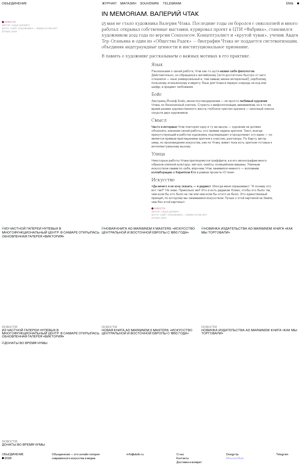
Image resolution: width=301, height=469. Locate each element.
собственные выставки (164, 29)
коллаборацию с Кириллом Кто (173, 172)
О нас (180, 454)
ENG (289, 3)
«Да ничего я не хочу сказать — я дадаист (181, 186)
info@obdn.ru (135, 454)
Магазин (128, 3)
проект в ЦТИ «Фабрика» (240, 29)
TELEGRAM (172, 3)
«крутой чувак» (250, 35)
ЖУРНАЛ (109, 3)
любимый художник (253, 101)
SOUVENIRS (149, 3)
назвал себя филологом (237, 71)
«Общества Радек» (172, 41)
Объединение (13, 454)
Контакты (182, 458)
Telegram (282, 454)
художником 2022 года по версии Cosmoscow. (149, 35)
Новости (10, 22)
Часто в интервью (164, 126)
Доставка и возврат (189, 462)
